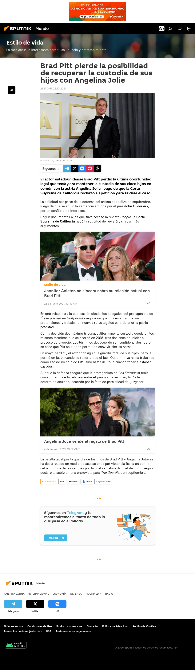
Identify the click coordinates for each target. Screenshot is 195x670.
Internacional (38, 593)
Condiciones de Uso (39, 626)
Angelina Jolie (103, 481)
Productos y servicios (69, 626)
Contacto (92, 626)
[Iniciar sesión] (170, 28)
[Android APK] (16, 645)
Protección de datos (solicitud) (23, 631)
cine (62, 481)
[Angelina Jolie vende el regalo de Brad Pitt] (97, 412)
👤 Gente (87, 481)
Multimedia (93, 593)
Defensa (76, 593)
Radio (109, 593)
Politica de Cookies (144, 626)
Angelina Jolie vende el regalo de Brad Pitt (84, 441)
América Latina (14, 593)
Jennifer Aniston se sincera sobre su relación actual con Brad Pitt (97, 293)
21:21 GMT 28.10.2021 (53, 88)
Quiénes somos (13, 626)
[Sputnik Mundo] (18, 32)
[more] (149, 303)
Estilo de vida (55, 284)
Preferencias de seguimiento (73, 631)
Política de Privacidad (115, 626)
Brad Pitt (73, 481)
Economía (59, 593)
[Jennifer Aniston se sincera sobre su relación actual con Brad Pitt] (97, 256)
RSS (48, 631)
